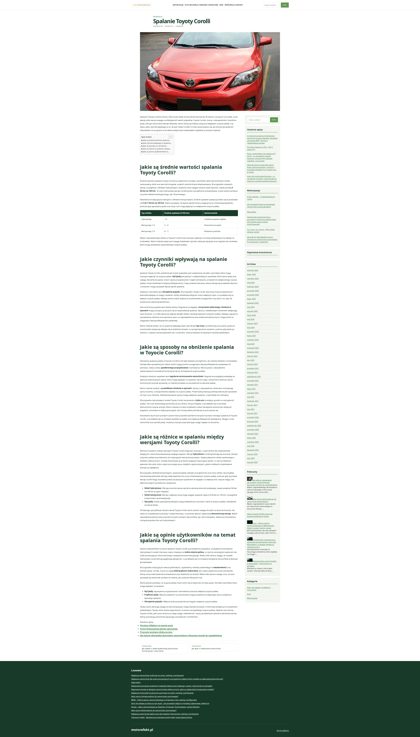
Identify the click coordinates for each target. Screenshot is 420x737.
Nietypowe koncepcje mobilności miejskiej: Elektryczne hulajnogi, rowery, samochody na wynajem (171, 686)
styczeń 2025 (252, 311)
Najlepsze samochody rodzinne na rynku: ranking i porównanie (157, 675)
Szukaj (285, 5)
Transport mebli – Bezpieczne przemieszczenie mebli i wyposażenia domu (161, 717)
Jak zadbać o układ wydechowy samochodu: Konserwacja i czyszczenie (160, 648)
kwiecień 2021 (253, 401)
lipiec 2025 (251, 299)
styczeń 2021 (252, 413)
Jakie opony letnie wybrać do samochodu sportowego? (154, 710)
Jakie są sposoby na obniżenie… (155, 146)
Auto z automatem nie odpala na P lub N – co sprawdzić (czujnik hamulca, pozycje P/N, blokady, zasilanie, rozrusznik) (261, 157)
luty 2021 (251, 409)
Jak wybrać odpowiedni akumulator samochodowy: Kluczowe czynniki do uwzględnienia (181, 635)
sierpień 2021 (252, 384)
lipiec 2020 (251, 438)
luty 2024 (251, 327)
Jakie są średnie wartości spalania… (156, 140)
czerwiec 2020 (253, 442)
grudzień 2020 (253, 417)
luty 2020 (251, 458)
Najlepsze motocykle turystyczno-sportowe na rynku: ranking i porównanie (162, 693)
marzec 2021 (252, 405)
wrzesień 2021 (253, 380)
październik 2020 (254, 425)
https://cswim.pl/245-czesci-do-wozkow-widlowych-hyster (260, 515)
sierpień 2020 (252, 433)
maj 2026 (251, 282)
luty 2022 (251, 360)
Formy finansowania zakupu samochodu (159, 629)
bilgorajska (135, 682)
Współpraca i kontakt (234, 5)
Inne (221, 5)
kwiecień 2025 (253, 303)
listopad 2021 (252, 372)
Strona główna (283, 730)
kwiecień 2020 (253, 450)
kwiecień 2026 (253, 286)
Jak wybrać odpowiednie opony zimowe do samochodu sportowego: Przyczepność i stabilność (262, 239)
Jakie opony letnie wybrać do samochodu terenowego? (261, 500)
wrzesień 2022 (253, 348)
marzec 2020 (252, 454)
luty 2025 (251, 307)
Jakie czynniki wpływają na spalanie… (157, 143)
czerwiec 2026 (253, 278)
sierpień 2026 (252, 270)
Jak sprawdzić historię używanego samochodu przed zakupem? (261, 205)
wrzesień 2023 (253, 331)
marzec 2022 (252, 356)
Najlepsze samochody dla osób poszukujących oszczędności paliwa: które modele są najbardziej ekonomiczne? (177, 679)
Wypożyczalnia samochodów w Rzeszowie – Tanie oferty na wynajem (261, 563)
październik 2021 (254, 376)
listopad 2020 (252, 421)
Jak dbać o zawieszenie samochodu (206, 647)
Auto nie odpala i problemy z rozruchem (201, 5)
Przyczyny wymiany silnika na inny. (156, 632)
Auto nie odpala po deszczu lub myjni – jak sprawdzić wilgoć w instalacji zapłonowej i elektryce (170, 703)
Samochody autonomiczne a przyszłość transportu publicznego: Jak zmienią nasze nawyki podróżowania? (261, 221)
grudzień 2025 (253, 290)
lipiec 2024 (251, 315)
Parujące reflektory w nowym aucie (156, 625)
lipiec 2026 (251, 274)
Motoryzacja (178, 5)
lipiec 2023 (251, 335)
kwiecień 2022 (253, 352)
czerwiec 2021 (253, 393)
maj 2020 (251, 446)
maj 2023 (251, 344)
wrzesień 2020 (253, 429)
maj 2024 (251, 319)
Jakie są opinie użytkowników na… (156, 151)
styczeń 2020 (252, 462)
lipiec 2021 (251, 389)
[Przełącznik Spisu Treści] (169, 137)
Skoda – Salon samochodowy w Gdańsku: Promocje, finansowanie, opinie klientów (165, 707)
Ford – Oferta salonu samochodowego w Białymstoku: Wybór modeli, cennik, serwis (260, 525)
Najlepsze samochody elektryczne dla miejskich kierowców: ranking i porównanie (165, 714)
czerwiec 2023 (253, 340)
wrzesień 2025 (253, 295)
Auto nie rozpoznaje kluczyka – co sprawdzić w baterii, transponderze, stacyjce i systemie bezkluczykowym (262, 178)
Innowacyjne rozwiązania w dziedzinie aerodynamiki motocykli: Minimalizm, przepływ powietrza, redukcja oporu (261, 543)
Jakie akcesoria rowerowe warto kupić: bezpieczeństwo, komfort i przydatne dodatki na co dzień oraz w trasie (261, 168)
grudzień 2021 (253, 368)
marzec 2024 (252, 323)
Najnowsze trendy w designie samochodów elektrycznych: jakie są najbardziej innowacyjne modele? (172, 689)
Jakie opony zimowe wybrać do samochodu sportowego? (154, 696)
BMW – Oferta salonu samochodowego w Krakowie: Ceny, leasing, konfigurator (164, 700)
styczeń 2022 (252, 364)
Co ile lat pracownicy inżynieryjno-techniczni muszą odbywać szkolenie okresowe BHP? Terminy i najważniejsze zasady (262, 139)
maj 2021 (251, 397)
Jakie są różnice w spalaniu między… (157, 149)
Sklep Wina (251, 212)
